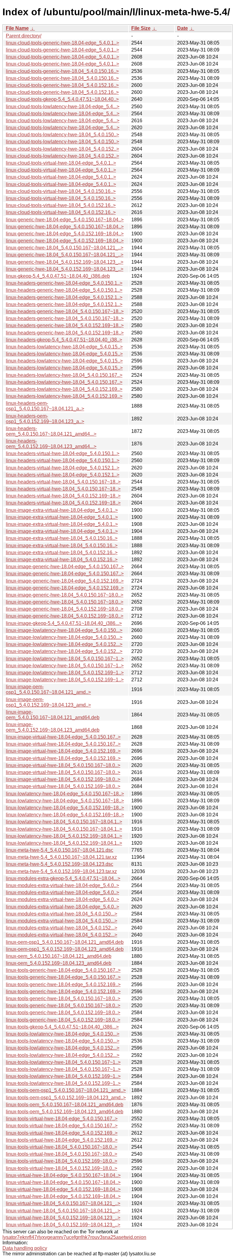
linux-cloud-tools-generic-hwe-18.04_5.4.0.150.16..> (62, 71)
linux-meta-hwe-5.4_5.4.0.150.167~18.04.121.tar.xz (61, 857)
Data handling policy (24, 1248)
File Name (17, 28)
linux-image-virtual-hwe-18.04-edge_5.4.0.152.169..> (63, 751)
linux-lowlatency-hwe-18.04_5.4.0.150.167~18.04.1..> (64, 821)
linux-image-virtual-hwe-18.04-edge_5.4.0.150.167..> (63, 737)
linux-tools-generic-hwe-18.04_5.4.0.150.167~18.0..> (63, 998)
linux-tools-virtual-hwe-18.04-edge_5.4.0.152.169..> (62, 1133)
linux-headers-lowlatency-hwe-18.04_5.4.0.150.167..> (64, 375)
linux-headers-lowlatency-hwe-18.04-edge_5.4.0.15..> (64, 346)
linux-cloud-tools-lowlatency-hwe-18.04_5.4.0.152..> (62, 149)
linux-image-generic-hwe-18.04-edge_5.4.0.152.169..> (65, 580)
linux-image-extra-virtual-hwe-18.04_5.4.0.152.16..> (62, 552)
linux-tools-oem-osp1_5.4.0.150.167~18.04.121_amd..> (66, 1090)
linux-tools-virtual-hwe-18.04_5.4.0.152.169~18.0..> (61, 1161)
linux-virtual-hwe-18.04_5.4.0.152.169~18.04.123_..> (63, 1217)
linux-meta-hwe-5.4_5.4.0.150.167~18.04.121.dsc (59, 850)
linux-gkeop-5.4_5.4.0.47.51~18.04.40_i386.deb (58, 276)
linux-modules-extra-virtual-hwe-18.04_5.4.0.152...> (61, 927)
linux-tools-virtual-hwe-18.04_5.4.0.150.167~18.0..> (61, 1147)
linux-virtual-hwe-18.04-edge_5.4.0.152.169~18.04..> (63, 1189)
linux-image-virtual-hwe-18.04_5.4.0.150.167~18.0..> (63, 765)
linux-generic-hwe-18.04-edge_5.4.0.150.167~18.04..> (65, 219)
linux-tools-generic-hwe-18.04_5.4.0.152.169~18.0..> (63, 1012)
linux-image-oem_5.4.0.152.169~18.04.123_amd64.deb (52, 727)
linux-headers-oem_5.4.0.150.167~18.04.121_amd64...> (51, 431)
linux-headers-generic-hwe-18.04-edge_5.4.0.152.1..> (64, 297)
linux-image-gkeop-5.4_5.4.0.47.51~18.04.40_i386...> (64, 623)
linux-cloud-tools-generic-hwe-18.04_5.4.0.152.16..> (62, 85)
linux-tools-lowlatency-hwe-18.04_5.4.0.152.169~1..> (63, 1076)
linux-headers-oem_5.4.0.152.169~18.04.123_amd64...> (51, 443)
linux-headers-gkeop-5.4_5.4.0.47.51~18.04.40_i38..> (64, 339)
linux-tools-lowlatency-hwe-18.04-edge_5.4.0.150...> (62, 1033)
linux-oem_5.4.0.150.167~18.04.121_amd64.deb (58, 956)
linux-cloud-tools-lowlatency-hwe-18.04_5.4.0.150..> (62, 134)
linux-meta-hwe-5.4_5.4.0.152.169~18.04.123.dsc (59, 864)
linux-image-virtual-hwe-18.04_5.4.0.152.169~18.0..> (63, 779)
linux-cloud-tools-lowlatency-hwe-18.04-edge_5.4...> (62, 106)
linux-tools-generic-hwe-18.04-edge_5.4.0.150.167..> (63, 970)
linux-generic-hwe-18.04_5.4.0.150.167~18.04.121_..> (64, 247)
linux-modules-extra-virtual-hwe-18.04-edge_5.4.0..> (62, 885)
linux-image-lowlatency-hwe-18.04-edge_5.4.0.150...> (64, 630)
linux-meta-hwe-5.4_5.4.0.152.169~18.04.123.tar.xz (61, 871)
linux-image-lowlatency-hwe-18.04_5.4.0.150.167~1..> (65, 658)
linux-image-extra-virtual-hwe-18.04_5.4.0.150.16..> (62, 538)
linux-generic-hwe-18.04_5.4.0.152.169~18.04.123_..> (64, 262)
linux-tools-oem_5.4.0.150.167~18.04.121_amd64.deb (64, 1104)
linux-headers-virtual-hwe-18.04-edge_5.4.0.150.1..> (62, 453)
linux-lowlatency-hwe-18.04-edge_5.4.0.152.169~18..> (65, 807)
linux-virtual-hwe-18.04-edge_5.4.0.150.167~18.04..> (63, 1175)
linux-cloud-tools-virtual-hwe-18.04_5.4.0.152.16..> (61, 205)
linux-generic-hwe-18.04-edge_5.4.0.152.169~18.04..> (65, 233)
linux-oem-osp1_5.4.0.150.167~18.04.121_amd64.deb (65, 942)
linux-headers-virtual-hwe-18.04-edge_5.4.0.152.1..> (62, 467)
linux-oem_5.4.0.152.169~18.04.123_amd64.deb (58, 963)
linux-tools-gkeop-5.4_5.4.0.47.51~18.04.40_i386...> (62, 1026)
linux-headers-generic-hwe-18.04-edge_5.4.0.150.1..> (64, 283)
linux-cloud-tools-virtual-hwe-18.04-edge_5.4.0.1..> (61, 163)
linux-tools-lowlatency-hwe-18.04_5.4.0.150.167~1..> (63, 1062)
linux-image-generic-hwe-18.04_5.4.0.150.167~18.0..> (64, 594)
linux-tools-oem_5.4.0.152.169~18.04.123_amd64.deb (64, 1111)
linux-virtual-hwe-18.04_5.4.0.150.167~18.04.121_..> (63, 1203)
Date (182, 28)
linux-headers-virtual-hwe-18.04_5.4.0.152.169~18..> (63, 495)
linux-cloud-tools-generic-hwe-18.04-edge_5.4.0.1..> (62, 42)
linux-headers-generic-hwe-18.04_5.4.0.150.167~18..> (65, 311)
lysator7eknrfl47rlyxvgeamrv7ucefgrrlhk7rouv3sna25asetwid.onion (74, 1237)
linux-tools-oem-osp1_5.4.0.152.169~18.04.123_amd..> (66, 1097)
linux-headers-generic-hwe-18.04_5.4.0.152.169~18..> (65, 325)
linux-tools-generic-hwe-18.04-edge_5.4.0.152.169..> (63, 984)
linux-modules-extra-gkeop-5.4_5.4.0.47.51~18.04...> (63, 878)
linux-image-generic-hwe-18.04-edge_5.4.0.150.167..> (65, 566)
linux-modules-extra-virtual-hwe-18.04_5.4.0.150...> (61, 913)
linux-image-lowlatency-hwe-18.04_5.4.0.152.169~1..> (65, 672)
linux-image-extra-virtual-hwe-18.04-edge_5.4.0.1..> (62, 510)
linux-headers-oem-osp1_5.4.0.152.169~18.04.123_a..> (45, 418)
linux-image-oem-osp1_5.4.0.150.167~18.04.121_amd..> (48, 689)
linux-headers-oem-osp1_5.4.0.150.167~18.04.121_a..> (45, 406)
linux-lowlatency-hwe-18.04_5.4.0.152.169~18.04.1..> (64, 836)
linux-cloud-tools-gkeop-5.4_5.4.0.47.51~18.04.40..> (62, 99)
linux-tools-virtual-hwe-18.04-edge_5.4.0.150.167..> (62, 1118)
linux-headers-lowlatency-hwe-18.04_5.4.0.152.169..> (64, 389)
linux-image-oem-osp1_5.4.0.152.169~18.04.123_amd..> (48, 702)
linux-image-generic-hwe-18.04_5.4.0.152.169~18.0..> (64, 609)
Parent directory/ (23, 35)
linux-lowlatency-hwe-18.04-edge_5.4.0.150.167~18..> (65, 793)
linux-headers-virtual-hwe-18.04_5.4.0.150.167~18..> (63, 481)
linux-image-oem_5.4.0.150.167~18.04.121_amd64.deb (52, 714)
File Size (141, 28)
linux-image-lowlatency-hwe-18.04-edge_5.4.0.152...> (64, 644)
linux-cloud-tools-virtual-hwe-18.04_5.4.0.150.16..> (61, 191)
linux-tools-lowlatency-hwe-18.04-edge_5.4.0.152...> (62, 1047)
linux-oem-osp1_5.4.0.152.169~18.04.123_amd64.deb (65, 949)
